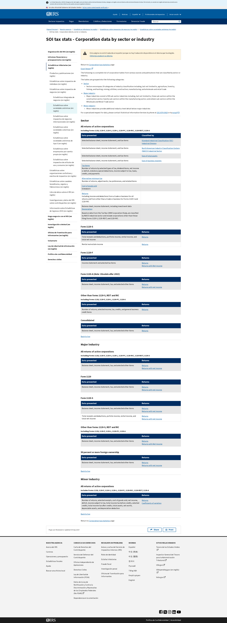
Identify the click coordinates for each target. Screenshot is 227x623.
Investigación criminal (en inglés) (59, 226)
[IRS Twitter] (165, 611)
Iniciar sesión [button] (174, 14)
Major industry (89, 93)
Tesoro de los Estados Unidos (168, 547)
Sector (86, 83)
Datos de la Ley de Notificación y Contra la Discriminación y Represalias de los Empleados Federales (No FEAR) (85, 588)
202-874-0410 (162, 112)
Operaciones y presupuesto (57, 556)
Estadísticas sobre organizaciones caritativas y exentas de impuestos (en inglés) (63, 173)
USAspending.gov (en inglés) (167, 569)
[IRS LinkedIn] (174, 611)
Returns (85, 193)
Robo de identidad (108, 554)
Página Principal (52, 29)
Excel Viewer (86, 68)
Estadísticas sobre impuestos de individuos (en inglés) (63, 82)
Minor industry (89, 106)
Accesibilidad (175, 620)
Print (171, 529)
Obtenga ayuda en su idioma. (101, 56)
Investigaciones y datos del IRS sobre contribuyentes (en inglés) (63, 201)
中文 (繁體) (133, 556)
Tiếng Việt (133, 570)
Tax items (86, 165)
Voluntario (52, 240)
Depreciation (87, 209)
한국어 (131, 561)
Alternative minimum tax (92, 178)
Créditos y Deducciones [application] (102, 21)
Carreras (49, 552)
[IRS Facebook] (161, 611)
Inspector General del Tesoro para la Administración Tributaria (168, 557)
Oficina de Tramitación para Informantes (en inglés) (60, 234)
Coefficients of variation (151, 503)
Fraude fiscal (106, 564)
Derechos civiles (55, 259)
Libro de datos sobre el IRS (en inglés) (62, 193)
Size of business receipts (152, 160)
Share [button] (156, 529)
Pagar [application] (71, 21)
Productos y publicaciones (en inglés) (62, 74)
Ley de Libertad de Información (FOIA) (81, 576)
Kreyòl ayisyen (134, 575)
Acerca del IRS (51, 547)
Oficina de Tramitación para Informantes (112, 575)
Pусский (132, 566)
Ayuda (115, 14)
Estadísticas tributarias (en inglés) (86, 29)
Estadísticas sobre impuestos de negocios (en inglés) (118, 29)
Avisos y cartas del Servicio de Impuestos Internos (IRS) (113, 548)
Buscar (179, 21)
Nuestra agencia (65, 29)
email (174, 112)
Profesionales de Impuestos (155, 14)
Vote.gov (159, 577)
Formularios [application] (122, 21)
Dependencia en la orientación (86, 598)
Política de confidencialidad (60, 254)
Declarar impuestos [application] (56, 21)
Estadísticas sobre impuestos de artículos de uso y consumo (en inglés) (63, 162)
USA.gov (159, 565)
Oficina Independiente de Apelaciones (84, 563)
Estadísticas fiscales (54, 561)
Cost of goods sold (89, 186)
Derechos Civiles (80, 569)
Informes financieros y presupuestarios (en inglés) (59, 58)
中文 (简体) (133, 552)
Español (135, 14)
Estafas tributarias (108, 559)
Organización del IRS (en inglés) (61, 51)
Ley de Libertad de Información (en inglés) (61, 247)
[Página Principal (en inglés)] (52, 13)
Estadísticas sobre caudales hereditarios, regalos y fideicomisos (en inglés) (61, 184)
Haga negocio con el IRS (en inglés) (60, 217)
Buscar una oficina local (55, 570)
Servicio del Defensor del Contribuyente (83, 556)
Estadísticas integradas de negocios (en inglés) (63, 98)
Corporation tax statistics (99, 64)
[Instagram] (169, 611)
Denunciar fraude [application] (138, 21)
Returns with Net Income (152, 266)
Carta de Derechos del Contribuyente (82, 548)
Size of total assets (149, 156)
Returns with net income (152, 287)
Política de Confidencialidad (157, 620)
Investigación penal (109, 569)
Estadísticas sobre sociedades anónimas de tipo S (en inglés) (63, 141)
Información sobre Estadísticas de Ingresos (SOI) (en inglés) (62, 209)
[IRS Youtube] (179, 611)
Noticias (125, 14)
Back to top (85, 336)
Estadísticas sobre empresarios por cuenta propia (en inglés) (62, 151)
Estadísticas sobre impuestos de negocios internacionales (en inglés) (64, 119)
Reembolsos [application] (84, 21)
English (132, 580)
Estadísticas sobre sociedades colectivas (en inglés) (63, 130)
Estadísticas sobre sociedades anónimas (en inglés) (158, 29)
